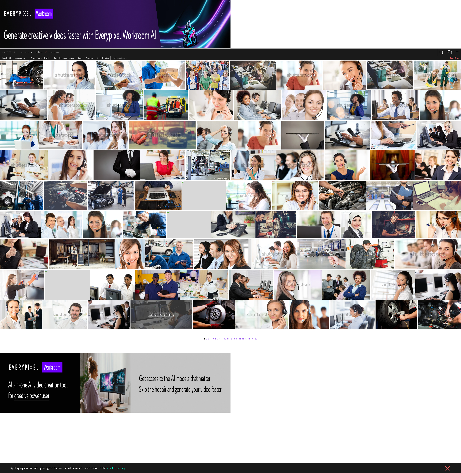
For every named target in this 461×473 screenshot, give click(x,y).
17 (246, 339)
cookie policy (116, 468)
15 (240, 339)
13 (234, 339)
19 (252, 339)
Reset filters (454, 58)
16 (243, 339)
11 (228, 339)
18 (249, 339)
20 (256, 339)
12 (231, 339)
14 (237, 339)
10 (225, 339)
